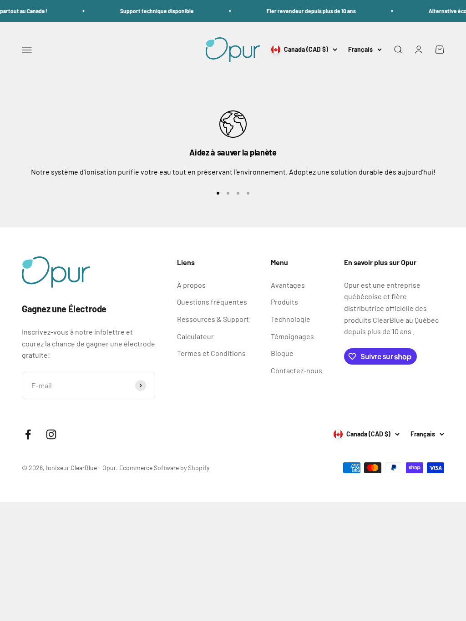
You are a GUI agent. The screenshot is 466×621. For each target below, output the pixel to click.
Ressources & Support (213, 319)
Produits (284, 301)
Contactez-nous (296, 370)
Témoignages (292, 336)
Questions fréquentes (212, 301)
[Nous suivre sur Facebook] (28, 434)
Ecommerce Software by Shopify (164, 467)
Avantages (288, 284)
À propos (191, 284)
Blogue (282, 353)
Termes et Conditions (211, 353)
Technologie (290, 319)
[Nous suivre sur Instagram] (51, 434)
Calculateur (195, 336)
